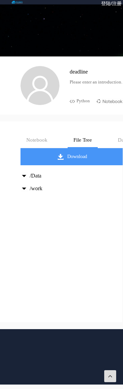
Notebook (36, 140)
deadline (79, 72)
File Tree (82, 140)
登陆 (106, 3)
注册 (117, 3)
